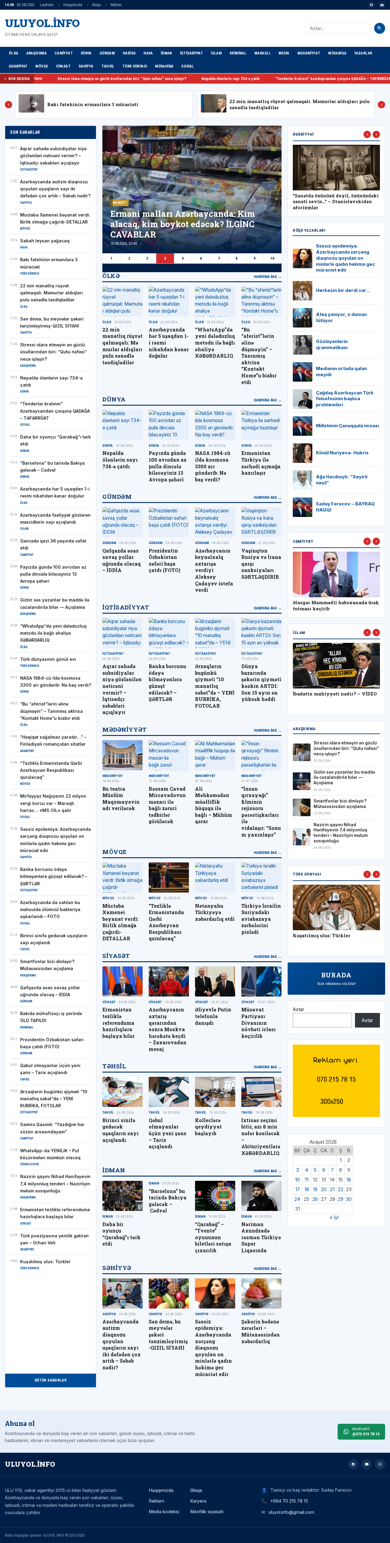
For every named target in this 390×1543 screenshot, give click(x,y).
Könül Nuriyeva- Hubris (342, 453)
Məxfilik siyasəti (206, 1511)
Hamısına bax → (268, 277)
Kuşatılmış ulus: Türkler (45, 1261)
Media (283, 53)
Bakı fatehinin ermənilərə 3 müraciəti (92, 104)
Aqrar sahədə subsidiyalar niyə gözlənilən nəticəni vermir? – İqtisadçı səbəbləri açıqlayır (53, 155)
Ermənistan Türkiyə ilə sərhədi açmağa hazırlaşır (261, 463)
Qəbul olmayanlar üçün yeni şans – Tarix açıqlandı (167, 1133)
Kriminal (238, 53)
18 (306, 1189)
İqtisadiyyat (191, 53)
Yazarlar (363, 53)
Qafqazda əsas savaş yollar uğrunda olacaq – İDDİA (121, 560)
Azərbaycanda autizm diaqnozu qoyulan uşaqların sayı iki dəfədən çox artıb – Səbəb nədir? (55, 189)
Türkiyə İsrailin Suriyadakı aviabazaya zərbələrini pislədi (261, 919)
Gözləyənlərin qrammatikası (332, 344)
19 (315, 1189)
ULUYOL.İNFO (42, 23)
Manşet (119, 203)
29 (340, 1199)
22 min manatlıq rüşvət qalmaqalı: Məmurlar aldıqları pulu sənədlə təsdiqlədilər (51, 293)
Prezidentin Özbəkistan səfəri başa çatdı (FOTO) (164, 560)
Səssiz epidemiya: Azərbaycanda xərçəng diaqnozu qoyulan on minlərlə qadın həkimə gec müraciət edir (213, 1347)
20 (324, 1189)
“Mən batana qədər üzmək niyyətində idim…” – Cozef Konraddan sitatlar (324, 202)
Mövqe (41, 66)
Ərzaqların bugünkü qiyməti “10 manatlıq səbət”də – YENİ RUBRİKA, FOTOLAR (53, 1098)
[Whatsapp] (380, 1464)
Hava (148, 53)
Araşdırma (37, 53)
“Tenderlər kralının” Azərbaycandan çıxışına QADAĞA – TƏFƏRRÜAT (245, 78)
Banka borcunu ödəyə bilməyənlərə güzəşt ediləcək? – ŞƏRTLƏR (53, 876)
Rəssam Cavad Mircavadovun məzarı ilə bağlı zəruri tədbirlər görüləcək (167, 805)
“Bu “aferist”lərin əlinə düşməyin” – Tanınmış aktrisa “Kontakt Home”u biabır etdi (51, 711)
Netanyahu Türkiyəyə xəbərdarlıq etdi (215, 912)
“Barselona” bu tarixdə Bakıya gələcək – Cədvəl (167, 1201)
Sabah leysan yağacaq (44, 240)
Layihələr (47, 4)
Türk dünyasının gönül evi (48, 659)
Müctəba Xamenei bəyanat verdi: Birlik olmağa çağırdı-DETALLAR (120, 922)
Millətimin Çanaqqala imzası (347, 425)
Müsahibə (164, 66)
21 (332, 1189)
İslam (216, 53)
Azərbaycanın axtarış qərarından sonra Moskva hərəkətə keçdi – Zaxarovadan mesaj (167, 1029)
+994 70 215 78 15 (289, 1500)
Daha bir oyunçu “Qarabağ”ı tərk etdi (349, 78)
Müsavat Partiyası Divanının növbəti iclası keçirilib (258, 1022)
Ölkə (14, 53)
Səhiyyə (86, 66)
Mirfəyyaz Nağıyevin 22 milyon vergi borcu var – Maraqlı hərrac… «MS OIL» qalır (53, 803)
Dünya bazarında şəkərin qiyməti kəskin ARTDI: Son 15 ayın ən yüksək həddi (261, 682)
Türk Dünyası (134, 66)
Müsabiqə (337, 53)
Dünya (86, 53)
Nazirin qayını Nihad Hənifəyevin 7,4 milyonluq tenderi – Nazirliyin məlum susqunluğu (55, 1183)
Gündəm (107, 53)
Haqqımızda (72, 4)
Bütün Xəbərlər (50, 1380)
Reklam (116, 4)
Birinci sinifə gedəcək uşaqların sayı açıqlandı (120, 1130)
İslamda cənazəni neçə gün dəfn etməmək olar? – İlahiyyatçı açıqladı (331, 700)
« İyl (334, 1217)
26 (315, 1199)
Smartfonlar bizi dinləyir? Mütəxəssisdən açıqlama (340, 804)
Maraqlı (262, 53)
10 (272, 258)
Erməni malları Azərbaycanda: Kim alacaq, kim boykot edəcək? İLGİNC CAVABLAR (182, 224)
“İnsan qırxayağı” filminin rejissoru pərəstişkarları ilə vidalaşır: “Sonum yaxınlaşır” (261, 811)
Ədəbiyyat (18, 66)
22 (340, 1189)
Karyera (198, 1501)
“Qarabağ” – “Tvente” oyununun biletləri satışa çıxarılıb (213, 1237)
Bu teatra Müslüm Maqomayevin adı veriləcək (121, 798)
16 (348, 1180)
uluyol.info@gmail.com (291, 1512)
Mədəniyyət (309, 53)
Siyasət (63, 66)
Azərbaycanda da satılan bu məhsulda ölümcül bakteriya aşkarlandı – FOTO (50, 909)
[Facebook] (371, 5)
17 (297, 1189)
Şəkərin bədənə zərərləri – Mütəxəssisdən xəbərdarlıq (260, 1331)
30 (349, 1199)
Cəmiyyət (64, 53)
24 (297, 1199)
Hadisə (129, 53)
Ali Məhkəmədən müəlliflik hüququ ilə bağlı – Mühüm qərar (213, 805)
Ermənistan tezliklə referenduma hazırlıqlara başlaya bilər (118, 1022)
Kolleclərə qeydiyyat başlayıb (208, 1126)
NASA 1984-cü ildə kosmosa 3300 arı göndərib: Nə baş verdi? (212, 466)
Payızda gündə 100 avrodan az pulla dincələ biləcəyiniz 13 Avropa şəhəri (53, 574)
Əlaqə (96, 4)
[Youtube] (381, 5)
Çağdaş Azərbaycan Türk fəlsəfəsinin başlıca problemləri (345, 399)
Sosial (187, 66)
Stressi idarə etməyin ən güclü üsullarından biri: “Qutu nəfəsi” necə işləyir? (53, 352)
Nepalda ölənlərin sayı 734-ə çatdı (143, 78)
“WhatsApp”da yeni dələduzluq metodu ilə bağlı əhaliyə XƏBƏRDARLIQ (53, 633)
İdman (166, 53)
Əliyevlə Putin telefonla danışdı (213, 1016)
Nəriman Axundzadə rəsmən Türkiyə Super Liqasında (261, 1237)
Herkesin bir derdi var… (343, 290)
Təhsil (108, 66)
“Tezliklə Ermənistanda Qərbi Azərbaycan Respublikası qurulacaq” (51, 770)
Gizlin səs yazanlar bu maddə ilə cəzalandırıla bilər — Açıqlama (344, 777)
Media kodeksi (164, 1511)
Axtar (298, 1009)
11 (306, 1180)
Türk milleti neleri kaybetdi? (328, 935)
